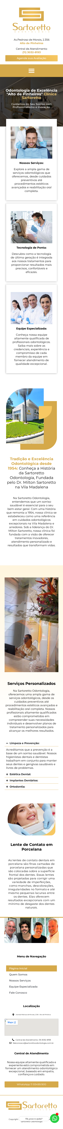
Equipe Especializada (23, 986)
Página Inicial (18, 968)
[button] (31, 70)
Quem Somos (18, 974)
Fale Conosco (18, 992)
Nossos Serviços (20, 980)
